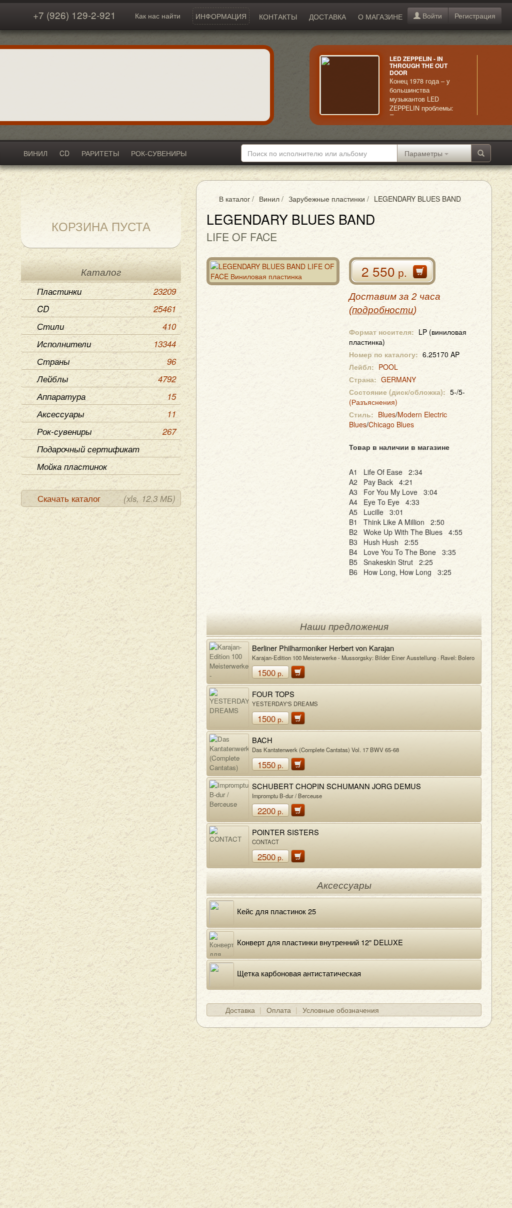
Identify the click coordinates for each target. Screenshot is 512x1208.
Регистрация (475, 16)
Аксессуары (106, 414)
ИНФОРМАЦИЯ (221, 16)
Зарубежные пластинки (326, 199)
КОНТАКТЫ (278, 17)
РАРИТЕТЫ (100, 153)
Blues (387, 414)
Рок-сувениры (106, 431)
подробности (383, 310)
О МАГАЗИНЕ (380, 17)
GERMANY (398, 379)
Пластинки (106, 291)
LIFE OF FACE (241, 236)
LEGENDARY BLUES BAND (417, 199)
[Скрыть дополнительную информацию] (492, 85)
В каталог (234, 199)
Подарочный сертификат (88, 449)
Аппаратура (106, 396)
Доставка (240, 1010)
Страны (106, 361)
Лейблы (106, 379)
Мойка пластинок (72, 466)
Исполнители (106, 344)
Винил (269, 199)
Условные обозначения (340, 1010)
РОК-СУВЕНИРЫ (158, 153)
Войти (431, 16)
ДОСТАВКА (327, 17)
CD (65, 153)
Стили (106, 326)
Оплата (278, 1010)
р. (271, 673)
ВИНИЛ (36, 153)
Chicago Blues (391, 424)
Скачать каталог (107, 498)
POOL (388, 367)
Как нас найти (157, 16)
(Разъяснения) (373, 402)
